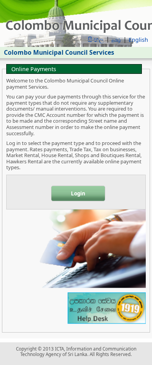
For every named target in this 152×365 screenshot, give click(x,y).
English (138, 40)
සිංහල (96, 40)
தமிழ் (116, 40)
